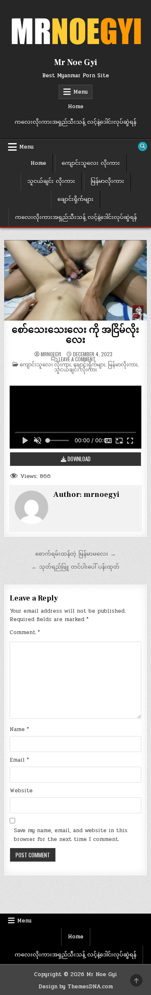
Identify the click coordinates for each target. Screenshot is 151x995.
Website (21, 790)
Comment (25, 632)
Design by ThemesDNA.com (76, 986)
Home (75, 106)
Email (19, 760)
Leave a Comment (77, 359)
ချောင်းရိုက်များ (75, 199)
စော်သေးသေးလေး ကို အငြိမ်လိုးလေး (75, 335)
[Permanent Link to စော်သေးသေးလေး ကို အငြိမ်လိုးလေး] (75, 280)
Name (19, 729)
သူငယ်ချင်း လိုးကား (51, 181)
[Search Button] (142, 146)
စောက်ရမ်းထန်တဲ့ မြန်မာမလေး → (75, 554)
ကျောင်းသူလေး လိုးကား (91, 163)
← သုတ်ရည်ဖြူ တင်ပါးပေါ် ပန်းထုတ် (75, 567)
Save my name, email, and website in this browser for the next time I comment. (71, 835)
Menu (80, 92)
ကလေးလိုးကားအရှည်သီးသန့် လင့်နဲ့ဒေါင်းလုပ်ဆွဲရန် (75, 122)
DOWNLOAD (78, 458)
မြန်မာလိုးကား (107, 181)
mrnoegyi (51, 354)
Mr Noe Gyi (75, 62)
